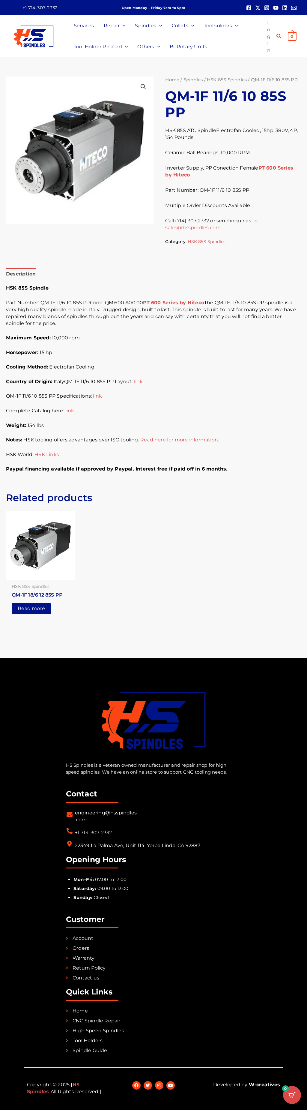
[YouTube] (276, 8)
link (138, 381)
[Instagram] (267, 8)
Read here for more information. (179, 440)
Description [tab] (21, 274)
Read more (31, 608)
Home (172, 80)
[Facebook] (249, 8)
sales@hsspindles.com (193, 227)
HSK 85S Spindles (227, 80)
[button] (40, 7)
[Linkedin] (285, 8)
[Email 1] (294, 8)
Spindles (193, 80)
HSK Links (46, 454)
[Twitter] (258, 8)
